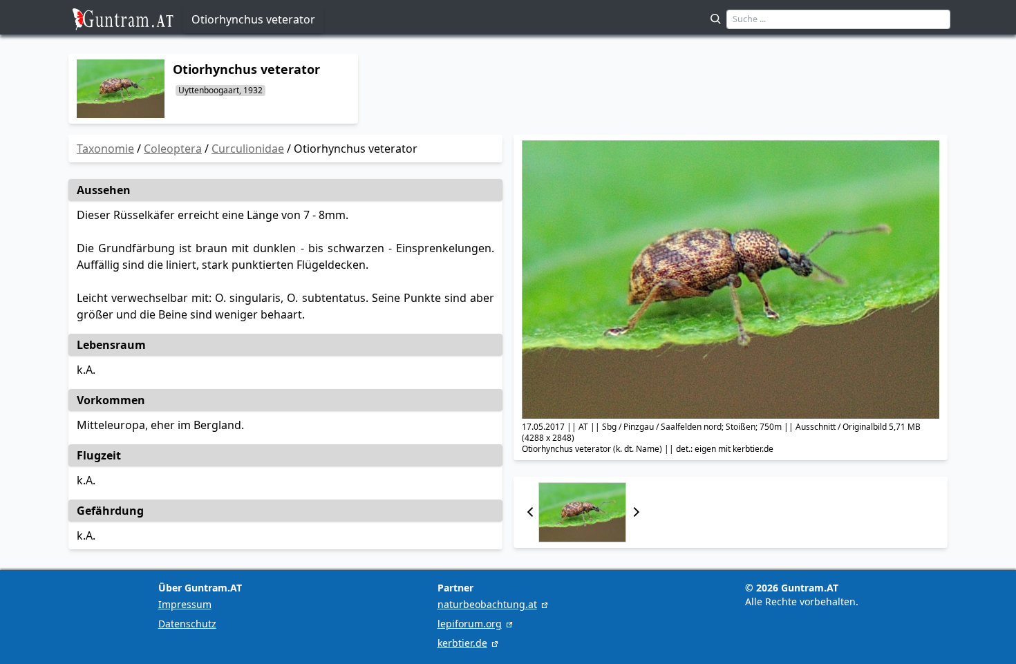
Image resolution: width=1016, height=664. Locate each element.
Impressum (184, 604)
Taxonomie (105, 148)
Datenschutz (187, 623)
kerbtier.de (462, 642)
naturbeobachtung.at (487, 604)
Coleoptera (173, 148)
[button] (530, 512)
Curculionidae (247, 148)
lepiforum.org (470, 623)
